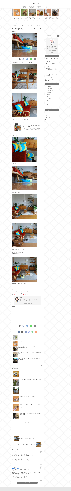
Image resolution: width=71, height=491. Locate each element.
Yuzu (13, 451)
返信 (41, 464)
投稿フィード (47, 115)
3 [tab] (36, 20)
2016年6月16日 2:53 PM (15, 468)
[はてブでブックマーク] (27, 59)
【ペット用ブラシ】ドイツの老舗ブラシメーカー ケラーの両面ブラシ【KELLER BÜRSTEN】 (52, 79)
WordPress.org (47, 119)
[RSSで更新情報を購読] (31, 303)
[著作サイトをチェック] (23, 303)
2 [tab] (35, 20)
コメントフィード (48, 117)
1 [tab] (34, 20)
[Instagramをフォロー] (28, 303)
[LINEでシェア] (31, 59)
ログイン (46, 113)
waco (21, 297)
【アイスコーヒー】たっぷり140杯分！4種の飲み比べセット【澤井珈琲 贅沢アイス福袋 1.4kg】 (52, 60)
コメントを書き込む (27, 482)
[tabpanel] (16, 14)
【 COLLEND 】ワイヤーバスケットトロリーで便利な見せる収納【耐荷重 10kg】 (51, 69)
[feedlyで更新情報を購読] (29, 303)
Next (59, 14)
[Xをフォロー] (25, 303)
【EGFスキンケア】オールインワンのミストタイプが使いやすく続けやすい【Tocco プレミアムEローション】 (52, 65)
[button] (35, 59)
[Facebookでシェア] (23, 59)
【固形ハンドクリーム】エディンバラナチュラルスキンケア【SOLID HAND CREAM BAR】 (52, 74)
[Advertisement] (27, 315)
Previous (11, 14)
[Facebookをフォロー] (26, 303)
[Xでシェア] (20, 59)
